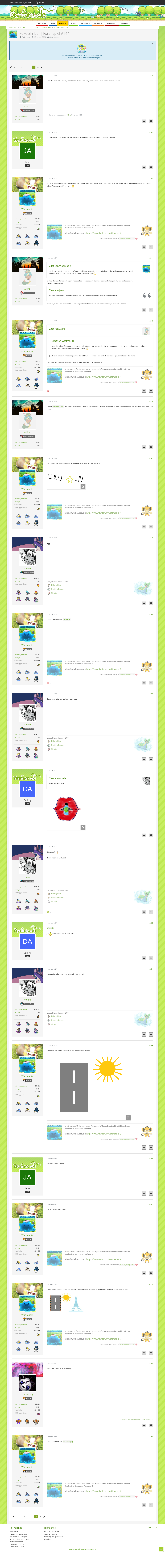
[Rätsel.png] (89, 1088)
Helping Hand (56, 585)
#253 (151, 923)
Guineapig (69, 1441)
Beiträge (17, 119)
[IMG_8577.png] (66, 810)
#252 (151, 846)
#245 (151, 321)
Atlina (69, 115)
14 (37, 67)
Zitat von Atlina (57, 328)
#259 (151, 1364)
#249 (151, 614)
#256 (151, 1158)
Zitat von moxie (57, 778)
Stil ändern (152, 1527)
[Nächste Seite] (41, 67)
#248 (151, 538)
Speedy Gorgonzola (127, 238)
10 (21, 67)
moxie (67, 619)
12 (29, 67)
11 (25, 67)
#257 (151, 1204)
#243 (151, 178)
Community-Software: (82, 1549)
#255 (151, 1045)
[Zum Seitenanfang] (161, 1549)
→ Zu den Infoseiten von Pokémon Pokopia (83, 58)
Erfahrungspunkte (20, 116)
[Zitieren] (151, 121)
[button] (152, 43)
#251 (151, 770)
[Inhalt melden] (144, 121)
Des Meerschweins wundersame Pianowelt (135, 1419)
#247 (151, 458)
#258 (151, 1284)
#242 (151, 132)
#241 (151, 76)
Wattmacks (26, 37)
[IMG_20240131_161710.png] (66, 478)
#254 (151, 969)
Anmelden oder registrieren (20, 2)
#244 (151, 258)
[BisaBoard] (82, 13)
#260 (151, 1436)
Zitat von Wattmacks (60, 265)
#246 (151, 401)
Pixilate (54, 593)
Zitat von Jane (56, 290)
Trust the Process (57, 589)
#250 (151, 694)
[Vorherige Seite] (11, 67)
